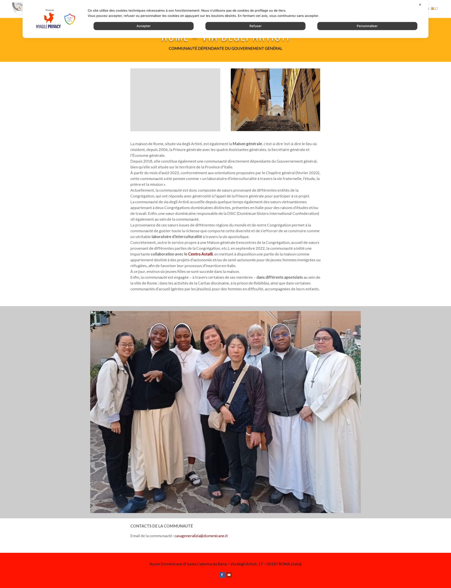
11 (237, 504)
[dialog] (225, 19)
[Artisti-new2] (225, 313)
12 (240, 504)
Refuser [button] (255, 26)
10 (234, 504)
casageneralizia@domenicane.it (201, 535)
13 (243, 504)
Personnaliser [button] (367, 26)
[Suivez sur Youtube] (229, 575)
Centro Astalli (200, 254)
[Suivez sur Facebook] (222, 575)
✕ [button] (420, 5)
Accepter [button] (144, 26)
